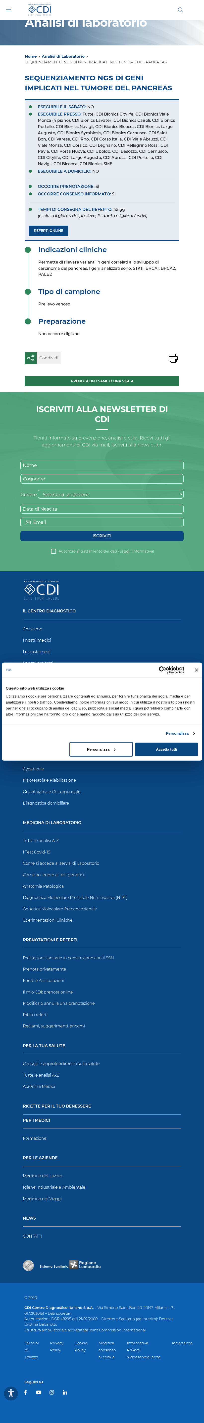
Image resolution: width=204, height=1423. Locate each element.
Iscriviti (102, 536)
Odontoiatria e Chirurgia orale (52, 791)
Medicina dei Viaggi (42, 1198)
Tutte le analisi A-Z (41, 840)
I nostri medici (37, 640)
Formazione (35, 1138)
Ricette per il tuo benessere (57, 1106)
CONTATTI (32, 1236)
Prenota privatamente (44, 969)
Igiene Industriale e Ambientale (54, 1187)
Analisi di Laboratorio (63, 56)
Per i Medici (36, 1121)
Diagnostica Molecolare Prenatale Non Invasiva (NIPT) (75, 897)
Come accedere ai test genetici (53, 874)
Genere (28, 494)
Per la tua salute (44, 1046)
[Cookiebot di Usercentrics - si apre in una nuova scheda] (162, 670)
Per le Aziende (40, 1158)
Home (31, 56)
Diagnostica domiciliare (46, 803)
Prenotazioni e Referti (50, 940)
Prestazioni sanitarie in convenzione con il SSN (68, 958)
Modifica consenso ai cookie (107, 1350)
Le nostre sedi (37, 651)
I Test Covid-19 (37, 852)
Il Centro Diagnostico (49, 611)
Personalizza (177, 733)
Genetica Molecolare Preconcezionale (60, 909)
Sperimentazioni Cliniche (47, 920)
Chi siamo (32, 629)
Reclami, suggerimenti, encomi (54, 1026)
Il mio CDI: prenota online (48, 992)
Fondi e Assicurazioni (43, 980)
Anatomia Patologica (43, 886)
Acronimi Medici (39, 1086)
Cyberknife (33, 769)
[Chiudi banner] (196, 670)
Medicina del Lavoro (42, 1175)
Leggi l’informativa (136, 551)
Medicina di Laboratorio (52, 823)
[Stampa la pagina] (173, 358)
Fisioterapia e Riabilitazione (49, 780)
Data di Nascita (40, 509)
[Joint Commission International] (28, 1265)
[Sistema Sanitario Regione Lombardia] (70, 1265)
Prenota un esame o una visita (102, 381)
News (29, 1218)
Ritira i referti (35, 1014)
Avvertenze (182, 1343)
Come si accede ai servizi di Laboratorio (61, 863)
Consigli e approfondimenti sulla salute (61, 1063)
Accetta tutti (166, 749)
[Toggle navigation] (8, 9)
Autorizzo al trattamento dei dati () (106, 551)
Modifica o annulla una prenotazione (59, 1003)
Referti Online (48, 230)
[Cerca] (181, 10)
